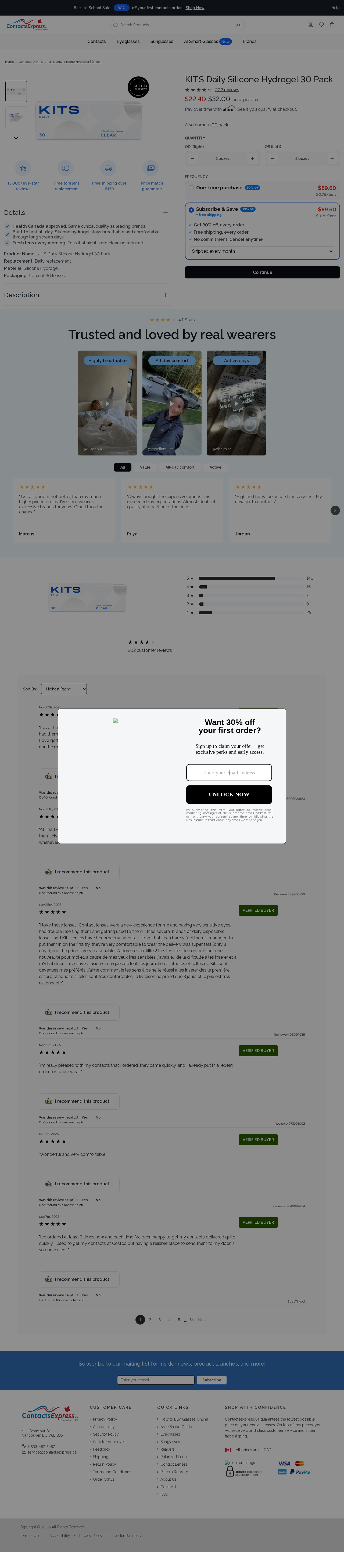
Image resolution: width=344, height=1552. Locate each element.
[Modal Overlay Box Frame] (172, 776)
